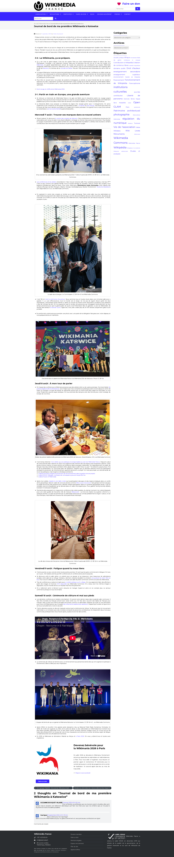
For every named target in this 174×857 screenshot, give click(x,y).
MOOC (129, 102)
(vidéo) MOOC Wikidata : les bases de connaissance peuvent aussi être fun (62, 475)
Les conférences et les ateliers (46, 182)
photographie (121, 114)
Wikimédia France (44, 23)
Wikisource (116, 151)
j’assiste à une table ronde (57, 481)
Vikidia (138, 127)
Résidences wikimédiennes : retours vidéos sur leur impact (91, 788)
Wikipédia (120, 147)
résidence (130, 123)
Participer (67, 14)
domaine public (120, 68)
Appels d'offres (75, 849)
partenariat (137, 107)
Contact (127, 14)
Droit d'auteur (133, 68)
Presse (117, 14)
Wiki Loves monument (83, 483)
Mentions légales (76, 840)
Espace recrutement (77, 843)
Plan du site (74, 846)
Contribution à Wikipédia (123, 62)
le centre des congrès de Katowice (66, 118)
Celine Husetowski (58, 34)
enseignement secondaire (127, 71)
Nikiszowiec (76, 492)
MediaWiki (122, 103)
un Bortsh (81, 105)
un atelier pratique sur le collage (75, 582)
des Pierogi (90, 105)
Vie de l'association (124, 127)
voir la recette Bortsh (54, 109)
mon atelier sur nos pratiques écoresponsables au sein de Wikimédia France (75, 462)
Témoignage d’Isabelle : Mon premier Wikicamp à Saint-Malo (54, 788)
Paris (127, 107)
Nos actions (54, 14)
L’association (40, 14)
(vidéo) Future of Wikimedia (47, 477)
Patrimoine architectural (127, 110)
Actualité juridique (119, 57)
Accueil (36, 23)
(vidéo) (41, 473)
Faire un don (81, 14)
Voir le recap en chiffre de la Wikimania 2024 (50, 89)
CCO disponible (62, 584)
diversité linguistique (134, 65)
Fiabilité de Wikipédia (132, 77)
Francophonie (134, 83)
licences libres (129, 99)
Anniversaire (133, 57)
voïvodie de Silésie (66, 68)
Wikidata (117, 131)
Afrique (127, 57)
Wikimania (40, 65)
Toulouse (137, 123)
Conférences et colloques (132, 60)
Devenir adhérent (104, 14)
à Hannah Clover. (55, 307)
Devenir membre (76, 834)
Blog (92, 14)
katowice (46, 68)
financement (119, 80)
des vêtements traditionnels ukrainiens (75, 604)
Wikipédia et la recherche (133, 148)
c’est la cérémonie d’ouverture (55, 299)
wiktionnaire (124, 151)
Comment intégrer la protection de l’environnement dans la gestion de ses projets (69, 473)
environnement (118, 77)
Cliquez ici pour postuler (82, 773)
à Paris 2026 (79, 736)
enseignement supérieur (127, 74)
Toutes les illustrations (103, 187)
